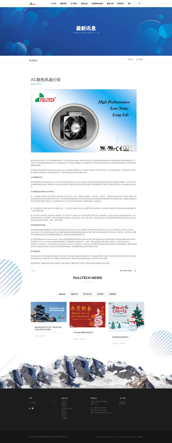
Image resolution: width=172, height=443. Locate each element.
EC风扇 (33, 270)
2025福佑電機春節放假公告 (83, 332)
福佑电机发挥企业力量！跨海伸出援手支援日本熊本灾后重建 (48, 328)
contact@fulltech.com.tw (103, 413)
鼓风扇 (63, 413)
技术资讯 (139, 59)
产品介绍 (118, 437)
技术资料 (132, 437)
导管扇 (63, 416)
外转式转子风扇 (67, 409)
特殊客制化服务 (97, 3)
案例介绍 (74, 294)
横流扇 (63, 406)
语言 (129, 3)
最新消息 (103, 437)
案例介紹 (110, 3)
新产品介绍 (87, 294)
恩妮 (37, 336)
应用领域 (112, 294)
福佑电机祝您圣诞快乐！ (121, 337)
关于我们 (74, 3)
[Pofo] (32, 3)
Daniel (77, 339)
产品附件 (64, 418)
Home (53, 3)
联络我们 (140, 437)
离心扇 (63, 411)
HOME (130, 59)
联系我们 (120, 3)
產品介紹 (84, 3)
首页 (96, 437)
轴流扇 (63, 404)
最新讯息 (63, 3)
